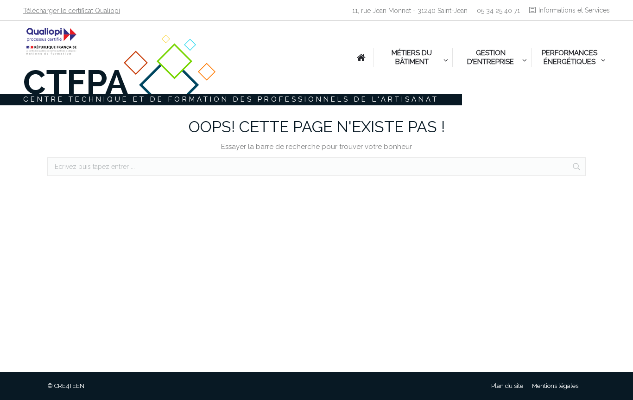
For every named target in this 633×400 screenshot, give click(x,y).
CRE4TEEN (69, 385)
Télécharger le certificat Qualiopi (71, 10)
